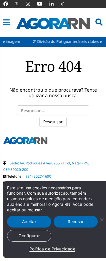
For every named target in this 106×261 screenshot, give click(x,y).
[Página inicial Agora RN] (25, 142)
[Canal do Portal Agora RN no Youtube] (42, 4)
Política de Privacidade (52, 248)
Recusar (76, 221)
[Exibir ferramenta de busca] (99, 22)
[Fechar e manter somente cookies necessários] (102, 220)
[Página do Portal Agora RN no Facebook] (8, 4)
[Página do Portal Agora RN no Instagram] (31, 4)
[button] (6, 22)
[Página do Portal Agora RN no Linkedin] (54, 4)
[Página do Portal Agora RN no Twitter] (20, 4)
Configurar (29, 235)
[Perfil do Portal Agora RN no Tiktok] (65, 4)
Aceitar (29, 221)
